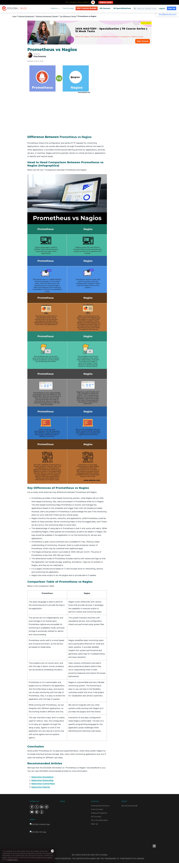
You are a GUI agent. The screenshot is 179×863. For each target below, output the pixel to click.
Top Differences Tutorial (68, 16)
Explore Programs (99, 813)
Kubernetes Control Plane (43, 784)
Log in (162, 8)
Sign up (94, 824)
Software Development (26, 16)
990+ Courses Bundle (87, 8)
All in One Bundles (99, 820)
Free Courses (68, 8)
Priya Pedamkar (40, 56)
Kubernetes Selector (40, 787)
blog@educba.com (167, 14)
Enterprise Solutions (100, 806)
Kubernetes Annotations (42, 777)
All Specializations (122, 8)
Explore (54, 8)
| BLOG (22, 8)
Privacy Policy (12, 859)
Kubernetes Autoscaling (42, 780)
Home (14, 16)
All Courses (105, 8)
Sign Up (171, 8)
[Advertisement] (131, 78)
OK (52, 851)
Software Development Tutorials (47, 16)
